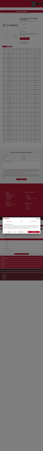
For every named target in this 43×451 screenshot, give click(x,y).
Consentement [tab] (9, 221)
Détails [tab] (21, 221)
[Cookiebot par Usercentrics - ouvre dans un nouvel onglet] (36, 218)
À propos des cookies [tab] (34, 221)
